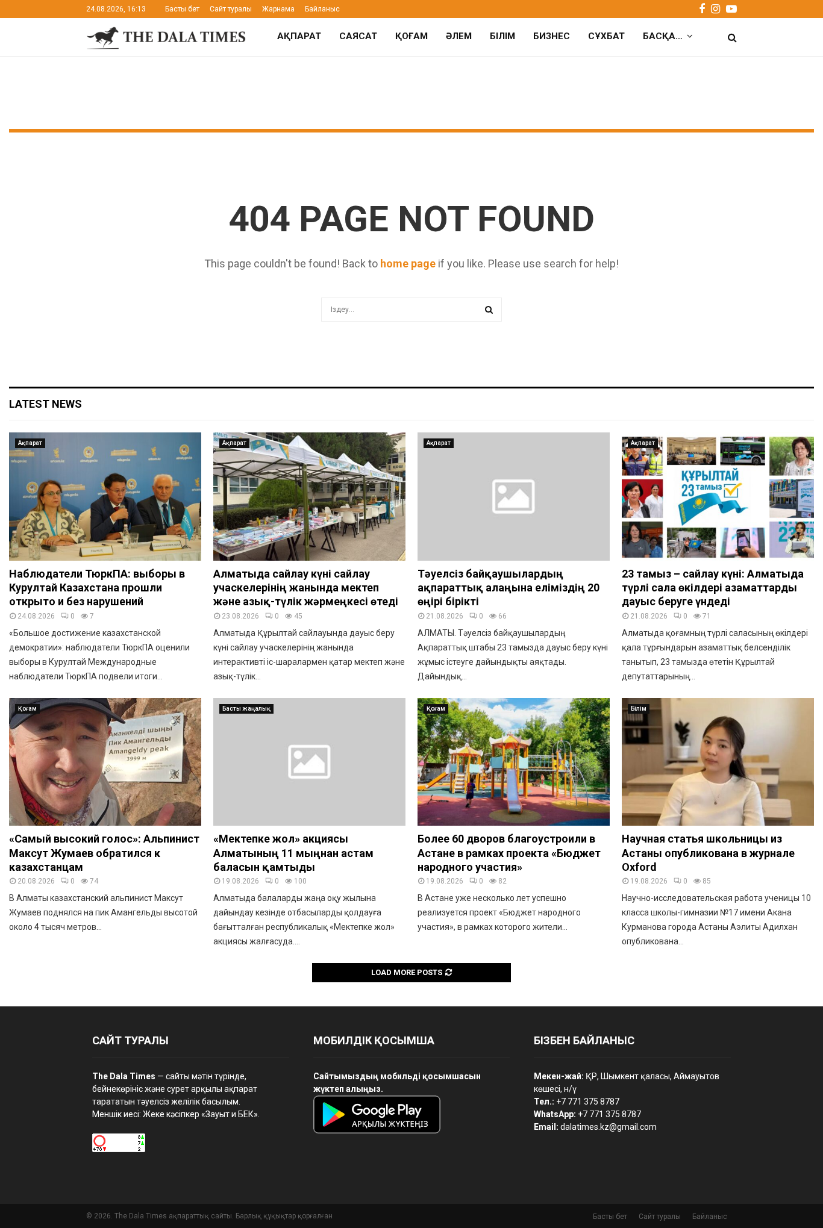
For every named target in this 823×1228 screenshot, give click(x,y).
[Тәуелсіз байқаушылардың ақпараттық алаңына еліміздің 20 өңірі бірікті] (514, 496)
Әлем (459, 36)
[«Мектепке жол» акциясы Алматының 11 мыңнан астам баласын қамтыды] (309, 762)
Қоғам (411, 36)
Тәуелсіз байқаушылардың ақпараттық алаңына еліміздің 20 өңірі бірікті (508, 587)
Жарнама (278, 9)
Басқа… (663, 36)
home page (408, 263)
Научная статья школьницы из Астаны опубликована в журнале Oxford (708, 852)
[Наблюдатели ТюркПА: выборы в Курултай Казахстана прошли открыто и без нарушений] (105, 496)
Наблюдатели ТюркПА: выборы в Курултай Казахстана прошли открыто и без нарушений (97, 587)
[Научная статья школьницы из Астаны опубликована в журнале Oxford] (718, 762)
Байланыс (322, 9)
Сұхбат (606, 36)
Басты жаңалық (246, 708)
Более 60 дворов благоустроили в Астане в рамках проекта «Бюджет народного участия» (509, 852)
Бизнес (551, 36)
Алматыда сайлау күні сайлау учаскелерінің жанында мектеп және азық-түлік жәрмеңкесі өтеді (305, 587)
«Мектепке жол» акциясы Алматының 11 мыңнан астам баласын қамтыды (293, 852)
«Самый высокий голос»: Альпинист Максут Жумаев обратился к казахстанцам (104, 852)
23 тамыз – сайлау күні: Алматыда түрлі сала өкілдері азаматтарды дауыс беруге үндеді (713, 587)
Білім (502, 36)
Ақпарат (299, 36)
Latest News (45, 403)
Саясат (358, 36)
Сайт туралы (231, 9)
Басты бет (182, 9)
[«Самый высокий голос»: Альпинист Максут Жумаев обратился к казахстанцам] (105, 762)
